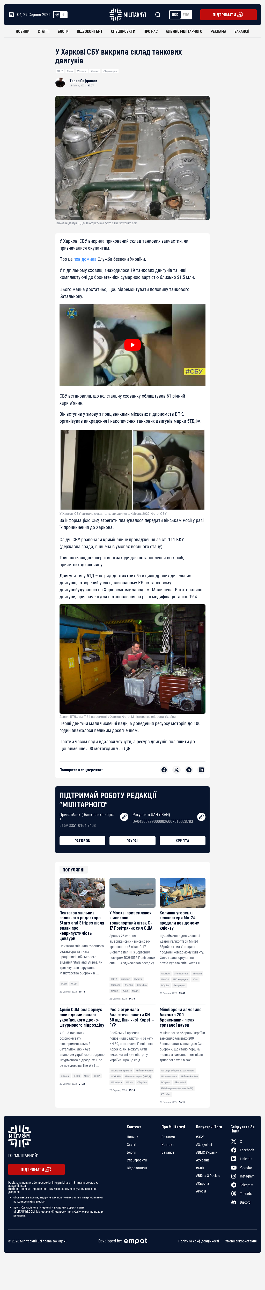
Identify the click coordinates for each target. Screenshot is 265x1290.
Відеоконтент (90, 31)
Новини (23, 31)
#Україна (81, 71)
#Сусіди (165, 985)
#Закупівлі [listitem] (204, 1145)
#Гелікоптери (181, 973)
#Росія (114, 990)
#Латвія (128, 984)
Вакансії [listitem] (167, 1152)
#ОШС (76, 1076)
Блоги (63, 31)
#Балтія (138, 979)
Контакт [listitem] (167, 1145)
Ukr (175, 14)
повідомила (85, 259)
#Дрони (65, 1076)
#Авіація (125, 979)
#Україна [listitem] (203, 1160)
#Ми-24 (165, 979)
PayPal (133, 840)
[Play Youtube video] (132, 345)
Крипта (182, 840)
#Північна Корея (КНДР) (138, 1076)
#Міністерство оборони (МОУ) (177, 1088)
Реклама (218, 31)
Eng (186, 14)
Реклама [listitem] (168, 1137)
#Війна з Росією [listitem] (208, 1176)
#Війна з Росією (144, 1070)
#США (74, 983)
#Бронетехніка (169, 1076)
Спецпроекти (123, 31)
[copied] (124, 817)
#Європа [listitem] (202, 1183)
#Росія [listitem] (201, 1191)
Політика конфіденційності (198, 1241)
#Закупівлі (180, 1082)
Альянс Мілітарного (184, 31)
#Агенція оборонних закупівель (178, 1070)
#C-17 (114, 979)
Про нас (151, 31)
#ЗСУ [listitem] (200, 1137)
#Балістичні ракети (121, 1070)
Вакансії (241, 31)
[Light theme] (57, 15)
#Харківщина (110, 71)
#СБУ (60, 71)
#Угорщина (179, 985)
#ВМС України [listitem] (206, 1152)
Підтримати (224, 14)
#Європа (115, 984)
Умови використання (241, 1241)
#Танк (70, 71)
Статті (43, 31)
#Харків (95, 71)
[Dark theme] (63, 15)
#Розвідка (116, 1082)
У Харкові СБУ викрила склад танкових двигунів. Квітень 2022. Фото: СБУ (113, 514)
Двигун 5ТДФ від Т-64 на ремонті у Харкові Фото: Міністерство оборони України (118, 717)
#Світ (64, 983)
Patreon (83, 840)
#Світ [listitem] (200, 1168)
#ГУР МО (116, 1076)
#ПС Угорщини (180, 979)
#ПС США (142, 984)
